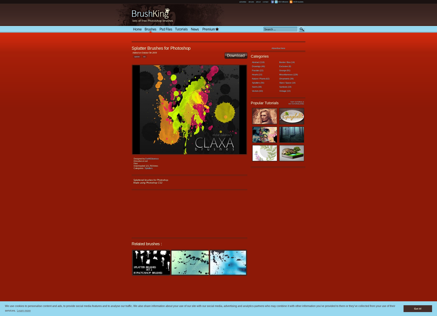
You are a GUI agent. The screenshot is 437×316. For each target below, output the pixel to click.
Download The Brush (236, 55)
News (195, 29)
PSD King (166, 29)
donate (251, 2)
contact (265, 2)
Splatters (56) (258, 83)
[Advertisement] (194, 37)
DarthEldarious (152, 159)
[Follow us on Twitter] (276, 2)
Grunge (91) (284, 70)
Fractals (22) (257, 70)
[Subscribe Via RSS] (291, 2)
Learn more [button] (24, 310)
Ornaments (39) (286, 79)
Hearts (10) (257, 74)
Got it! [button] (417, 308)
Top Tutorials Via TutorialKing (296, 103)
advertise (242, 2)
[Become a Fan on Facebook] (272, 2)
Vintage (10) (285, 91)
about (258, 2)
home (137, 29)
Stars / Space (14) (287, 83)
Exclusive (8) (285, 66)
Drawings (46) (258, 66)
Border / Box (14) (287, 62)
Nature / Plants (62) (261, 79)
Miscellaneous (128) (288, 74)
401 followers (283, 2)
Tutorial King (181, 29)
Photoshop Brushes (150, 29)
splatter (137, 57)
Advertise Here (278, 48)
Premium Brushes (211, 29)
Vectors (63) (257, 91)
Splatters (148, 168)
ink (144, 57)
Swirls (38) (257, 87)
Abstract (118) (258, 62)
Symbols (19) (285, 87)
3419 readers (298, 2)
